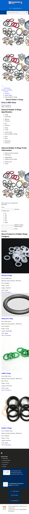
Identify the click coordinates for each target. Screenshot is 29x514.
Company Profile (6, 460)
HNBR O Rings (6, 373)
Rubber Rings (8, 95)
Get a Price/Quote (6, 105)
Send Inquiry (6, 88)
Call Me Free (15, 500)
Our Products (5, 462)
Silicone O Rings (6, 275)
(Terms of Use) (11, 507)
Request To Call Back (6, 90)
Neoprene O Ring (7, 318)
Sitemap (4, 466)
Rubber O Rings (6, 428)
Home (6, 91)
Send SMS (15, 495)
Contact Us (4, 464)
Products (7, 93)
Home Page (5, 458)
